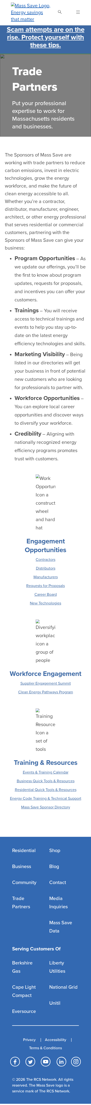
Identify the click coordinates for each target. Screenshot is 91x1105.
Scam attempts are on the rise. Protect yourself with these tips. (45, 37)
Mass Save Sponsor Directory (45, 807)
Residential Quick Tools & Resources (45, 789)
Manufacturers (45, 577)
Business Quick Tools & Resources (45, 781)
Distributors (45, 568)
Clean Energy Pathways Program (45, 692)
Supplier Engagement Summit (45, 683)
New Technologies (45, 603)
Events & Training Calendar (45, 772)
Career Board (45, 594)
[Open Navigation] (75, 12)
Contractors (45, 559)
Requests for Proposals (45, 585)
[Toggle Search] (60, 12)
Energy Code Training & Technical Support (45, 798)
